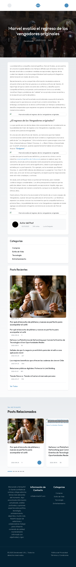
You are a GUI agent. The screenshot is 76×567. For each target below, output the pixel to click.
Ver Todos (14, 386)
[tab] (10, 471)
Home (9, 40)
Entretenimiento (19, 259)
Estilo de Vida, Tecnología (58, 421)
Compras (16, 248)
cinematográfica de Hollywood (28, 159)
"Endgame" (20, 148)
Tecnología (16, 255)
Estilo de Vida (18, 251)
